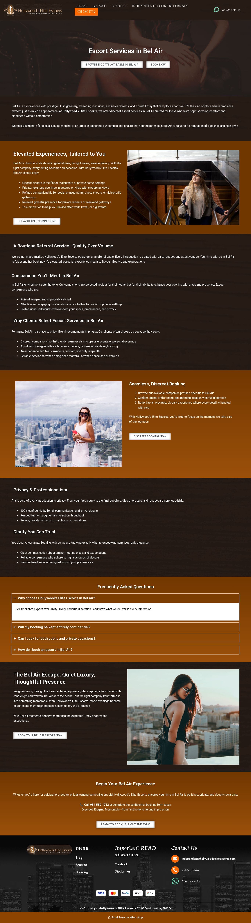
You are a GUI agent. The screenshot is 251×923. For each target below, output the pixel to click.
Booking (119, 6)
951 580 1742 (86, 11)
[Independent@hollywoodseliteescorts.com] (175, 859)
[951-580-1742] (175, 870)
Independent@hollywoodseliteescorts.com (209, 858)
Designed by (158, 908)
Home (82, 6)
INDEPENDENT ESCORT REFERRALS (160, 6)
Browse (99, 6)
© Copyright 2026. (112, 908)
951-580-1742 (190, 870)
